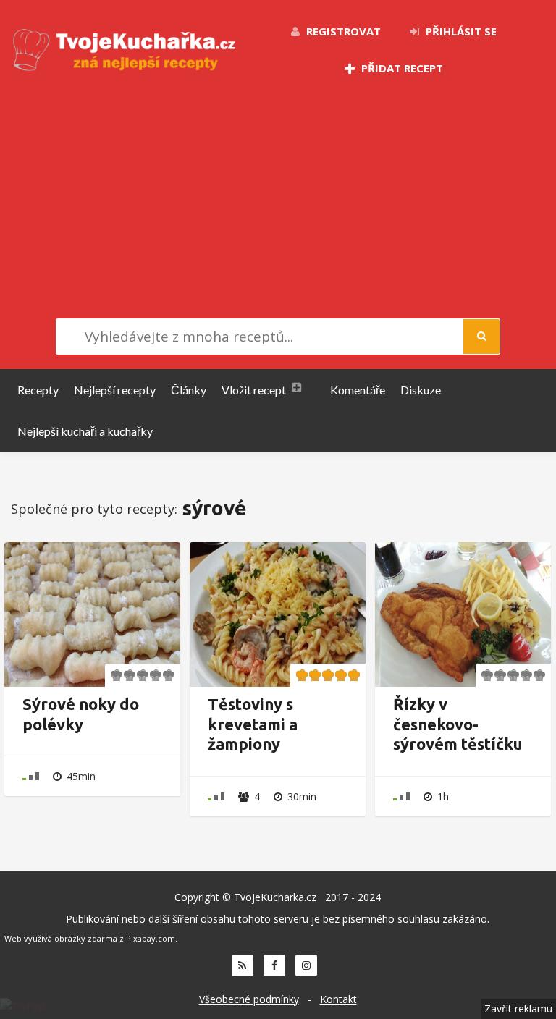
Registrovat (342, 31)
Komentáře (357, 390)
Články (188, 390)
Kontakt (338, 999)
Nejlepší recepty (115, 390)
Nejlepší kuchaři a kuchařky (85, 431)
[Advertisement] (278, 202)
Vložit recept (254, 390)
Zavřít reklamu (518, 1008)
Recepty (38, 390)
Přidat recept (400, 68)
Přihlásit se (460, 31)
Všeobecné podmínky (249, 999)
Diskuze (420, 390)
